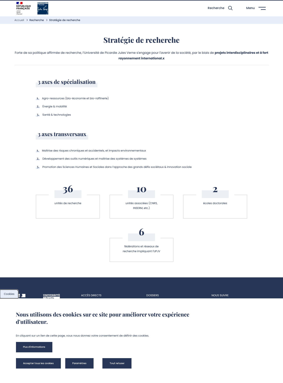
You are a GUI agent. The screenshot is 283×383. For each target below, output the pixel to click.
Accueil (19, 20)
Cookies (9, 294)
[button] (220, 8)
